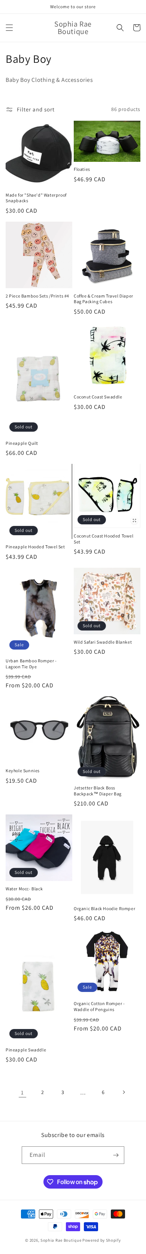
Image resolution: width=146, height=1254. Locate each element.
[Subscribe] (115, 1155)
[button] (9, 27)
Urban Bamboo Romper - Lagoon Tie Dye (31, 663)
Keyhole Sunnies (23, 770)
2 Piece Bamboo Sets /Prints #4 (37, 296)
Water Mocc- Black (24, 888)
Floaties (82, 169)
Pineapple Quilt (22, 443)
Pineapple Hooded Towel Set (35, 546)
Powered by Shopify (101, 1240)
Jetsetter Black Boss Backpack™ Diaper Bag (98, 791)
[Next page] (123, 1092)
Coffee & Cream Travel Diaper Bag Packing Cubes (103, 299)
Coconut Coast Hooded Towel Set (104, 539)
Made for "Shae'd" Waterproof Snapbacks (36, 198)
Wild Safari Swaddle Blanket (103, 642)
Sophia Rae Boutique (61, 1240)
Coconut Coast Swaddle (98, 397)
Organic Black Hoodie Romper (104, 908)
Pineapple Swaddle (26, 1050)
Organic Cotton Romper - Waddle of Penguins (99, 1006)
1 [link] (22, 1092)
